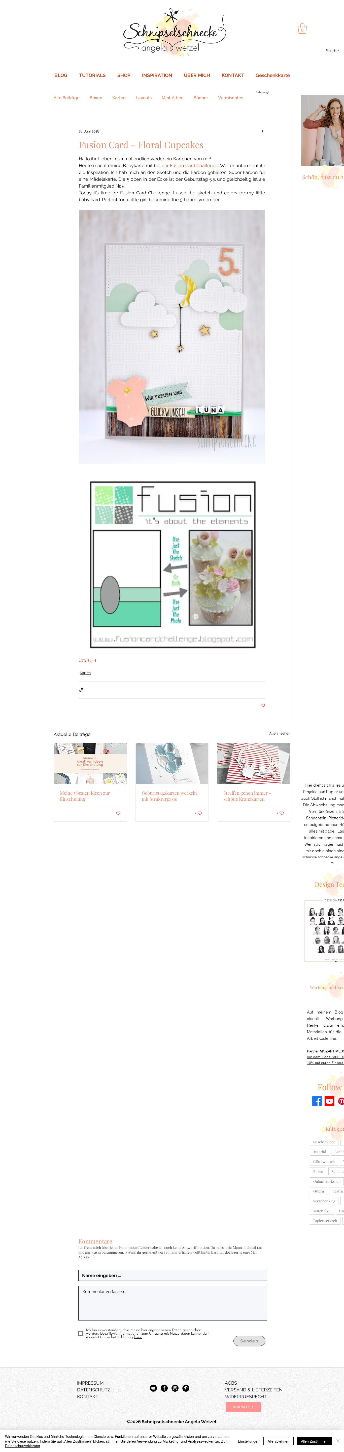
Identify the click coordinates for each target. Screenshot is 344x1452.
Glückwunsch (324, 1161)
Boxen (96, 97)
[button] (243, 1407)
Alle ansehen (279, 733)
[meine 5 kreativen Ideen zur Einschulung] (90, 763)
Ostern (318, 1191)
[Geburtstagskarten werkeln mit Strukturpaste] (172, 763)
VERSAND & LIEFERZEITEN (254, 1389)
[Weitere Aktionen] (262, 131)
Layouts (144, 97)
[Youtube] (329, 1101)
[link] (302, 28)
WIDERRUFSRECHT (246, 1396)
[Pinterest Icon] (185, 1388)
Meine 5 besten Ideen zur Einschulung (85, 796)
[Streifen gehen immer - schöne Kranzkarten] (253, 763)
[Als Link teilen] (81, 690)
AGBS (231, 1383)
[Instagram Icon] (175, 1388)
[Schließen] (338, 1441)
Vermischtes (230, 97)
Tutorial (319, 1151)
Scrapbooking (324, 1201)
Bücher (201, 97)
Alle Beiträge (67, 97)
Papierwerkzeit (325, 1220)
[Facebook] (317, 1101)
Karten (119, 97)
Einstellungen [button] (248, 1441)
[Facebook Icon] (164, 1388)
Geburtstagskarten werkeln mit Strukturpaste (169, 796)
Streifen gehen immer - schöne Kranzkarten (247, 796)
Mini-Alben (173, 97)
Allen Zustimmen (314, 1441)
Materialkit (322, 1210)
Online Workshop (326, 1181)
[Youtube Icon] (153, 1388)
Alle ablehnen (278, 1441)
